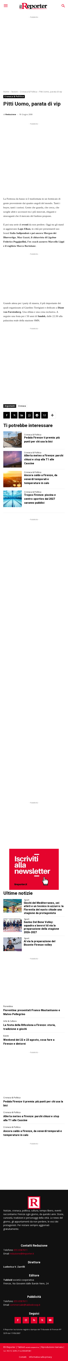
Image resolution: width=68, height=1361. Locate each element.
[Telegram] (37, 415)
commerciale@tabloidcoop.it (25, 1304)
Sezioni (14, 91)
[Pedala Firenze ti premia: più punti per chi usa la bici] (12, 439)
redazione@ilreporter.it (22, 1253)
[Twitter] (14, 415)
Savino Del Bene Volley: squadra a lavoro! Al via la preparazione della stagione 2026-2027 (41, 927)
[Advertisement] (34, 53)
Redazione (10, 114)
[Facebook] (6, 415)
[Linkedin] (21, 415)
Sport (26, 900)
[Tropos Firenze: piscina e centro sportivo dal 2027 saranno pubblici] (12, 499)
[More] (52, 415)
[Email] (44, 415)
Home (6, 91)
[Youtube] (50, 1320)
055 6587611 (21, 1249)
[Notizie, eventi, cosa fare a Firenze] (33, 6)
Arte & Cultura (10, 1021)
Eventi (6, 1036)
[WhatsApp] (29, 415)
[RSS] (34, 1320)
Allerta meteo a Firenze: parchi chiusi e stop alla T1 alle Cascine (43, 459)
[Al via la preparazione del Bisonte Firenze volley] (12, 944)
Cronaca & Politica (28, 91)
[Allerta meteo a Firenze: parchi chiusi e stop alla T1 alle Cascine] (12, 459)
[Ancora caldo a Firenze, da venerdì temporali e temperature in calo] (12, 479)
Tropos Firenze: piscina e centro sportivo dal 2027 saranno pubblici (40, 498)
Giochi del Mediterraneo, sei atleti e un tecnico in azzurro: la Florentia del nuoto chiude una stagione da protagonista (44, 908)
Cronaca (22, 406)
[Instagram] (26, 1320)
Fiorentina (8, 1006)
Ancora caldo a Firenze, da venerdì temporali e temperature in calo (40, 479)
